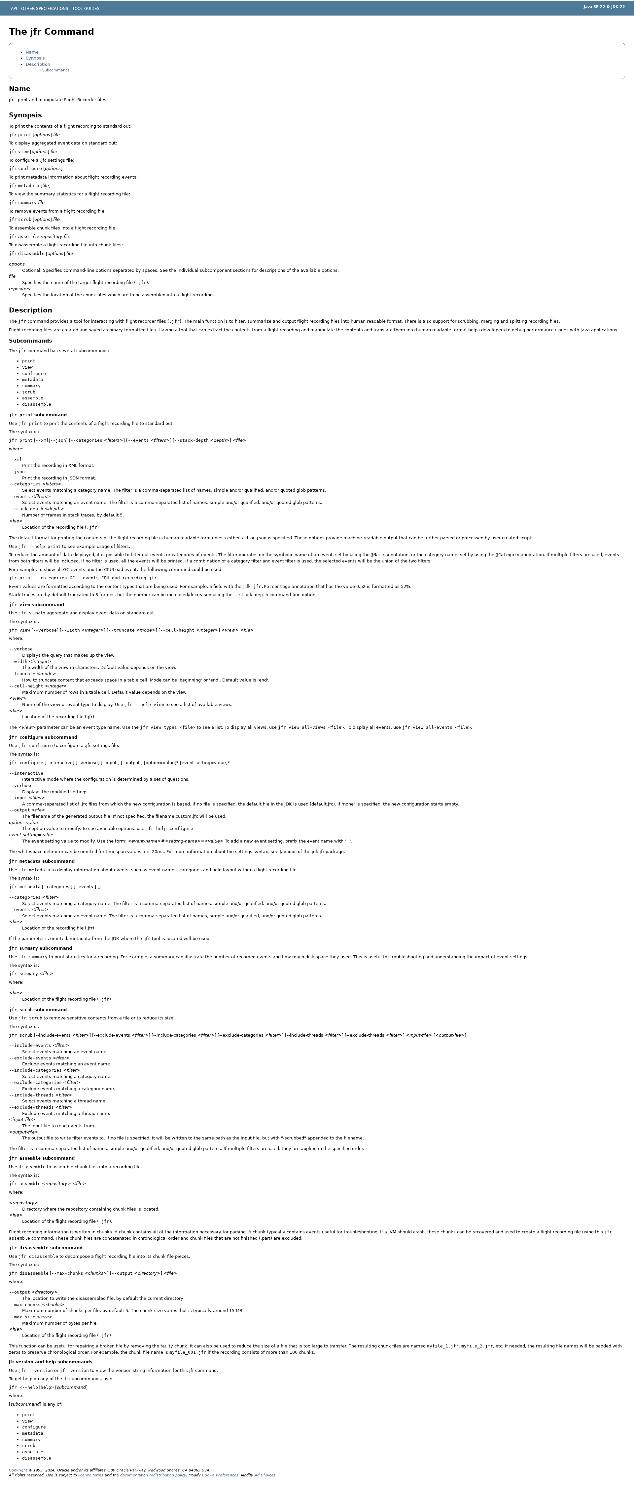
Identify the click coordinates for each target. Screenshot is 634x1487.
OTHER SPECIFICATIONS (44, 8)
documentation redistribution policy (153, 1475)
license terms (90, 1475)
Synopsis (35, 58)
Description (38, 64)
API (14, 8)
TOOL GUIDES (86, 8)
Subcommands (56, 70)
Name (32, 52)
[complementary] (220, 1475)
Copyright (18, 1470)
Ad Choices (265, 1475)
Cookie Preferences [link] (220, 1475)
